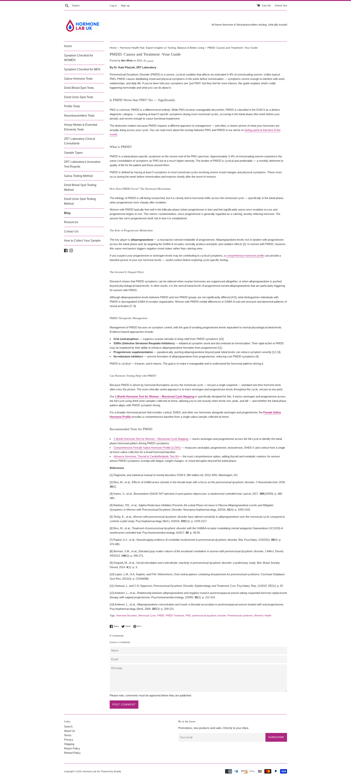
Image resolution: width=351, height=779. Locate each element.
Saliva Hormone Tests (78, 78)
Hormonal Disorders (126, 615)
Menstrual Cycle (147, 615)
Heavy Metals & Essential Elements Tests (80, 127)
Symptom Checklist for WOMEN (78, 58)
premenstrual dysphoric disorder (209, 615)
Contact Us (71, 231)
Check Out (281, 5)
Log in (113, 5)
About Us (69, 730)
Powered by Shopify (111, 771)
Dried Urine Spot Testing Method (80, 201)
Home (68, 46)
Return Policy (72, 748)
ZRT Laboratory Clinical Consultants (79, 141)
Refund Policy (72, 752)
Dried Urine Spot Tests (78, 97)
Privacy (68, 739)
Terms (67, 735)
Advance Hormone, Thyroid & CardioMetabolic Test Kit (146, 456)
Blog (67, 213)
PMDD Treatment (175, 615)
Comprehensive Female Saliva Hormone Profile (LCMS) (147, 447)
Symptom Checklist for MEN (82, 69)
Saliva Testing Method (78, 175)
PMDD (160, 615)
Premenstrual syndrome (240, 615)
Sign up (125, 5)
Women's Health (262, 615)
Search (68, 726)
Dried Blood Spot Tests (79, 87)
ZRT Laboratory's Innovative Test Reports (82, 164)
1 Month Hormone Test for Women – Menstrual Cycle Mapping (151, 438)
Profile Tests (72, 106)
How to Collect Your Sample (82, 240)
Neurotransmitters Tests (79, 115)
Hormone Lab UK (91, 771)
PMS (188, 615)
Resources (71, 222)
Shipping (69, 744)
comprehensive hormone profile (245, 255)
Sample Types (73, 152)
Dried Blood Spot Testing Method (80, 187)
